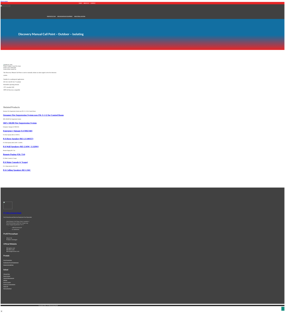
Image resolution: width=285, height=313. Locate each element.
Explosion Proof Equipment (65, 16)
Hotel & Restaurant (8, 278)
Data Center (6, 276)
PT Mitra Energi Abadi (12, 213)
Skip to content (4, 1)
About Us (86, 3)
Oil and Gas (6, 274)
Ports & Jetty (7, 282)
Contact (93, 3)
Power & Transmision (9, 284)
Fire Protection (51, 16)
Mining (5, 280)
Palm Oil (5, 286)
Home (80, 3)
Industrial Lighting (79, 16)
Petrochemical (7, 288)
